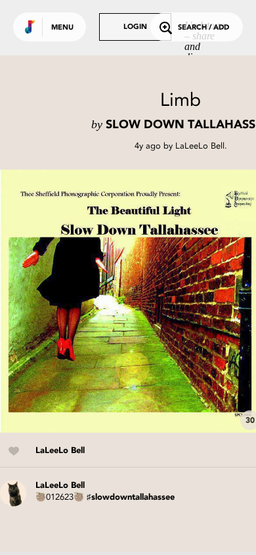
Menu (62, 28)
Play (131, 301)
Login (135, 27)
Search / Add (203, 28)
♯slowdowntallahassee (131, 497)
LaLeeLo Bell (199, 146)
